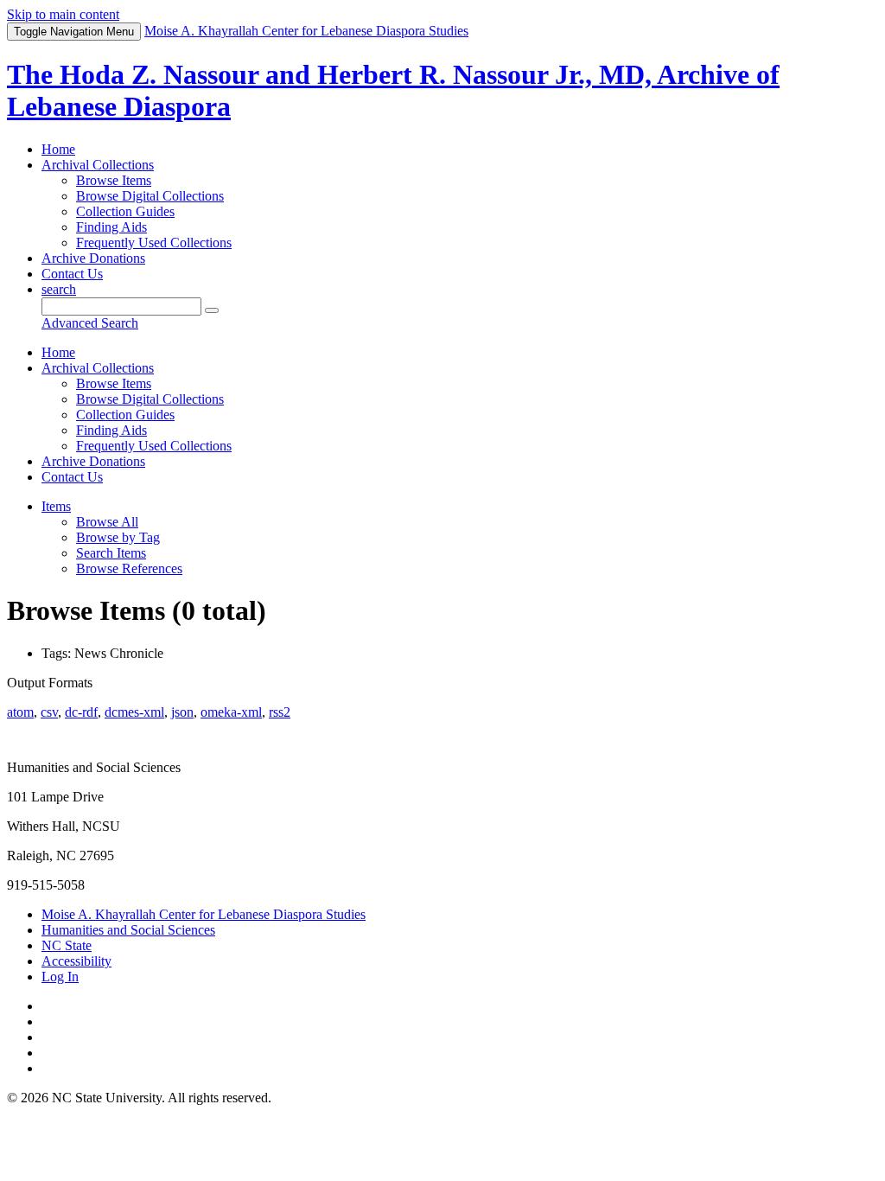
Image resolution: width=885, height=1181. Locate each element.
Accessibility (76, 961)
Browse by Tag (118, 537)
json (182, 712)
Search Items (111, 553)
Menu (74, 31)
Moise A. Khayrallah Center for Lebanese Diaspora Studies (203, 914)
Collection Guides (125, 211)
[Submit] (212, 310)
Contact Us (72, 273)
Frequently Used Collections (154, 242)
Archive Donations (93, 258)
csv (49, 712)
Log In (60, 976)
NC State (66, 945)
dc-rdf (81, 712)
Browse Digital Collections (150, 195)
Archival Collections (97, 164)
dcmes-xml (134, 712)
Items (56, 506)
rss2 (279, 712)
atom (20, 712)
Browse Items (113, 180)
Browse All (107, 521)
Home (58, 149)
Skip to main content (63, 14)
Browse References (129, 568)
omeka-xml (231, 712)
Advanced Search (89, 323)
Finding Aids (111, 227)
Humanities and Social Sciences (128, 929)
